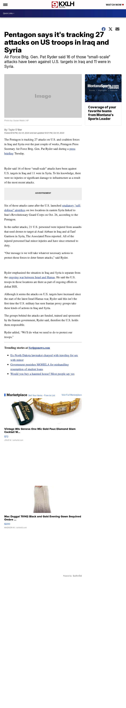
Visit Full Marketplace (72, 395)
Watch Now (114, 4)
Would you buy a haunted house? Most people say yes (42, 374)
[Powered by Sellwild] (77, 576)
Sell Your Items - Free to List (41, 395)
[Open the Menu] (5, 4)
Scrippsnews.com (39, 348)
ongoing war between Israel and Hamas (32, 277)
